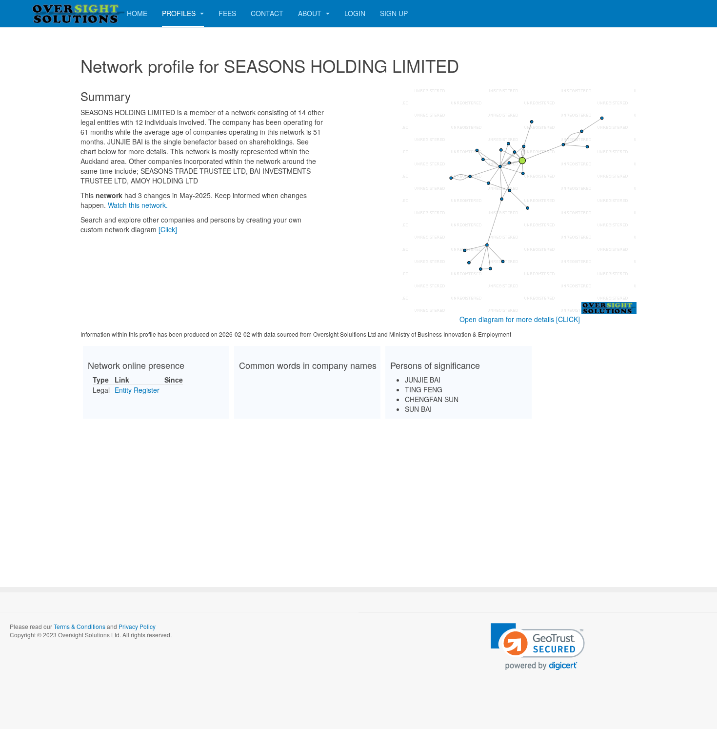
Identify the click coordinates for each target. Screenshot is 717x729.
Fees (227, 13)
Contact (267, 13)
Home (137, 13)
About (310, 13)
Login (354, 13)
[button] (538, 646)
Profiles (180, 13)
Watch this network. (138, 205)
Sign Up (394, 13)
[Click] (168, 229)
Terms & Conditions (79, 626)
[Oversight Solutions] (49, 13)
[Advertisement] (358, 494)
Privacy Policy (137, 626)
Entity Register (137, 390)
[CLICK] (568, 319)
